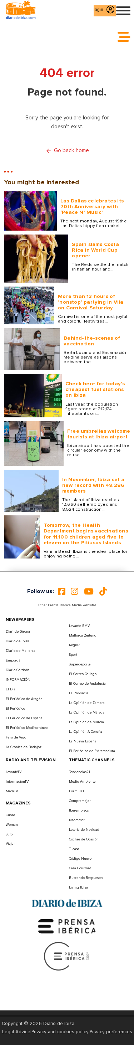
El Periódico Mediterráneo (27, 728)
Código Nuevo (80, 858)
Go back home (71, 150)
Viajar (10, 843)
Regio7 (74, 645)
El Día (10, 689)
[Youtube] (89, 591)
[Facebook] (61, 591)
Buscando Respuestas (86, 878)
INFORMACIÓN (18, 679)
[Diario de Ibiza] (67, 903)
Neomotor (77, 820)
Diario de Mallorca (20, 651)
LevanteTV (13, 772)
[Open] (123, 10)
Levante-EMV (79, 626)
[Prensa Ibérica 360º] (67, 955)
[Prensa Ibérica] (67, 926)
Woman (12, 825)
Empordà (13, 660)
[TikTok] (103, 591)
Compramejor (80, 801)
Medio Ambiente (82, 781)
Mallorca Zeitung (82, 635)
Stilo (9, 834)
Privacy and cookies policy (60, 1031)
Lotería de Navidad (84, 830)
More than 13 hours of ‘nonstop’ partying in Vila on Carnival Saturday (90, 302)
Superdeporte (79, 664)
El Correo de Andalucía (87, 683)
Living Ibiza (78, 887)
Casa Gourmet (80, 868)
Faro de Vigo (16, 737)
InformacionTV (17, 781)
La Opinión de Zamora (87, 703)
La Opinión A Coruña (85, 731)
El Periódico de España (24, 718)
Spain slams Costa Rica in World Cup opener (95, 250)
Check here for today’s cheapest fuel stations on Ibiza (95, 389)
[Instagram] (74, 591)
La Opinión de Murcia (86, 722)
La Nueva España (82, 741)
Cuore (10, 815)
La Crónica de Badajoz (23, 747)
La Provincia (79, 693)
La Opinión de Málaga (86, 712)
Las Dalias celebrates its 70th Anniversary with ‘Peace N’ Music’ (92, 206)
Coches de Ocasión (84, 839)
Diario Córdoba (18, 670)
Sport (73, 655)
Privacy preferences (111, 1031)
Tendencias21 (79, 772)
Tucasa (74, 849)
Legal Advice (16, 1031)
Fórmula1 (76, 791)
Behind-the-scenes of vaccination (92, 340)
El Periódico (15, 708)
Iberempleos (79, 810)
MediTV (12, 791)
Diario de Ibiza (17, 641)
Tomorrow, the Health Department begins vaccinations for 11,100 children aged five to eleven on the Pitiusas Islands (86, 533)
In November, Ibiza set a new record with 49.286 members (93, 485)
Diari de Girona (18, 631)
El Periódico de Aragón (24, 699)
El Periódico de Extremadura (92, 751)
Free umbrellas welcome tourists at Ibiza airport (98, 433)
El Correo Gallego (82, 674)
